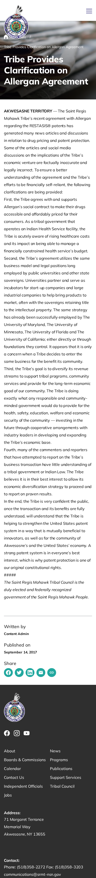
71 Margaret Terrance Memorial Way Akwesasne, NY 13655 (24, 827)
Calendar (12, 768)
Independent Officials (23, 786)
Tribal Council (62, 786)
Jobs (8, 795)
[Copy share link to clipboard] (51, 672)
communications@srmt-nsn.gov (32, 874)
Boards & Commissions (25, 759)
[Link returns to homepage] (16, 22)
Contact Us (14, 777)
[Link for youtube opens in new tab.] (27, 733)
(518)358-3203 (69, 866)
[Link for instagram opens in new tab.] (17, 733)
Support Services (65, 777)
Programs (59, 759)
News (55, 750)
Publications (61, 768)
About (9, 750)
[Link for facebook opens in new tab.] (7, 733)
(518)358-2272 (31, 866)
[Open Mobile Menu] (89, 11)
